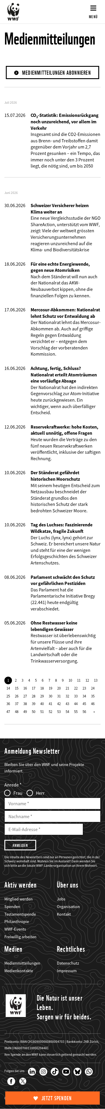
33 (76, 696)
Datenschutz (68, 963)
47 (8, 711)
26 (16, 696)
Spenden (12, 906)
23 (84, 688)
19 (50, 688)
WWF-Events (15, 929)
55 (76, 711)
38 (25, 703)
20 (59, 688)
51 (42, 711)
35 (92, 696)
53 (59, 711)
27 (25, 696)
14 (8, 688)
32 (67, 696)
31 (59, 696)
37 (16, 703)
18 (42, 688)
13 (95, 680)
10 (70, 680)
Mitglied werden (18, 899)
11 (78, 680)
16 (25, 688)
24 (92, 688)
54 (67, 711)
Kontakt (64, 914)
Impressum (67, 970)
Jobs (61, 899)
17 (33, 688)
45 (84, 703)
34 (84, 696)
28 (33, 696)
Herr (40, 793)
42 (59, 703)
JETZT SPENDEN (56, 1098)
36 (8, 703)
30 (50, 696)
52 (50, 711)
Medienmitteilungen (22, 963)
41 (50, 703)
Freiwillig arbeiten (20, 936)
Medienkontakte (18, 970)
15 (16, 688)
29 (42, 696)
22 (76, 688)
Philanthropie (16, 921)
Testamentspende (20, 914)
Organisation (68, 906)
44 (76, 703)
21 (67, 688)
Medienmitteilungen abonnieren (56, 72)
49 (25, 711)
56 (84, 711)
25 (8, 696)
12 (87, 680)
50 (33, 711)
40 (42, 703)
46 (92, 703)
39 (33, 703)
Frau (17, 793)
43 (67, 703)
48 (16, 711)
